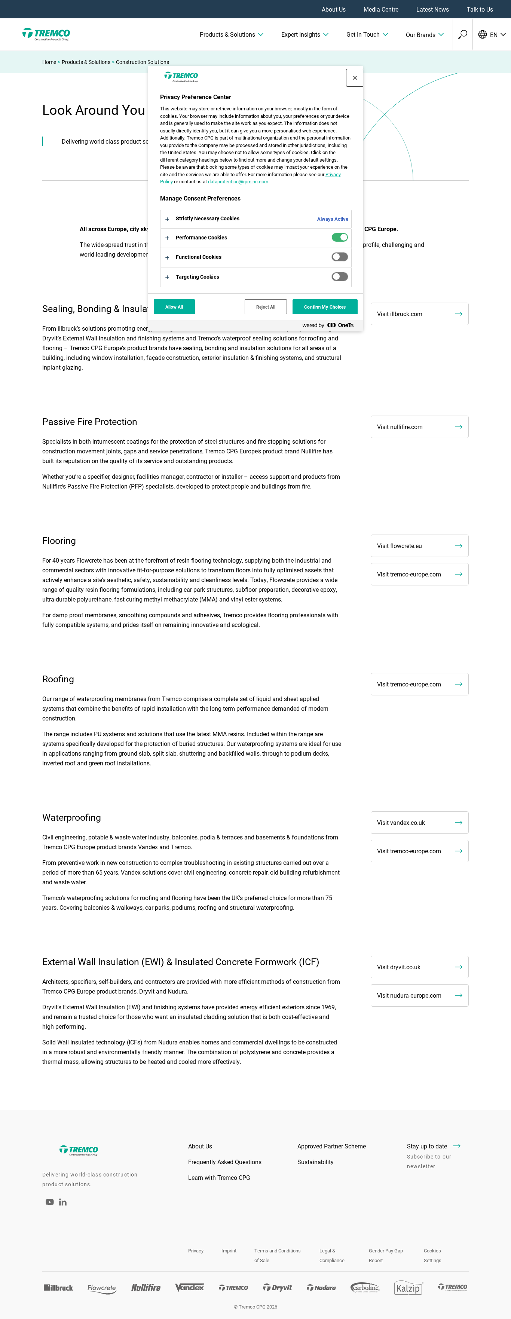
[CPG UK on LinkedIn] (63, 1203)
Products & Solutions (86, 61)
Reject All (265, 307)
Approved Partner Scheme (331, 1146)
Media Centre (381, 9)
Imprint (228, 1250)
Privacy (196, 1250)
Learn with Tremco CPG (219, 1177)
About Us (334, 9)
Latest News (432, 9)
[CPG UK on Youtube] (49, 1207)
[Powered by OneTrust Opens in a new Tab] (331, 326)
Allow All (174, 307)
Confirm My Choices (325, 307)
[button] (231, 34)
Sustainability (315, 1162)
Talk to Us (480, 9)
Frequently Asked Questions (224, 1162)
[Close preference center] (355, 78)
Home (49, 61)
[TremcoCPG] (45, 34)
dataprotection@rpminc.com (238, 181)
